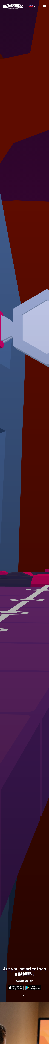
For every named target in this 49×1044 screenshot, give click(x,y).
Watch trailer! (25, 981)
